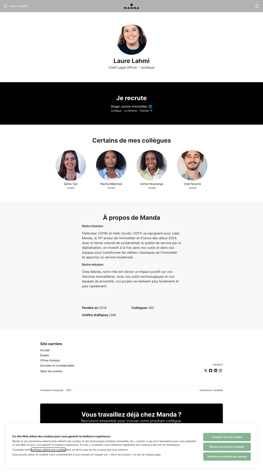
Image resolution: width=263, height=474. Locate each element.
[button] (257, 6)
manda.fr (218, 364)
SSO (68, 390)
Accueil (44, 350)
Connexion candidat (211, 390)
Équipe (44, 355)
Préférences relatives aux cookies (227, 456)
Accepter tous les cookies (227, 437)
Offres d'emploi (50, 360)
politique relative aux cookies (48, 449)
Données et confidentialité (57, 365)
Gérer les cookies (51, 371)
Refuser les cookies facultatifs (227, 446)
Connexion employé (51, 390)
